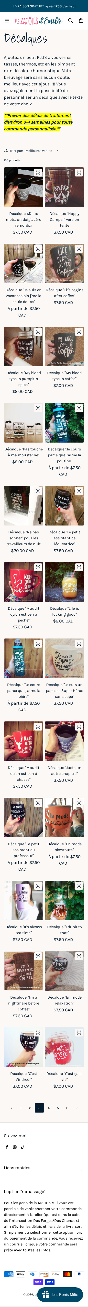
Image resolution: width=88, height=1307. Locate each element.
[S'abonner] (76, 1287)
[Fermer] (79, 1222)
